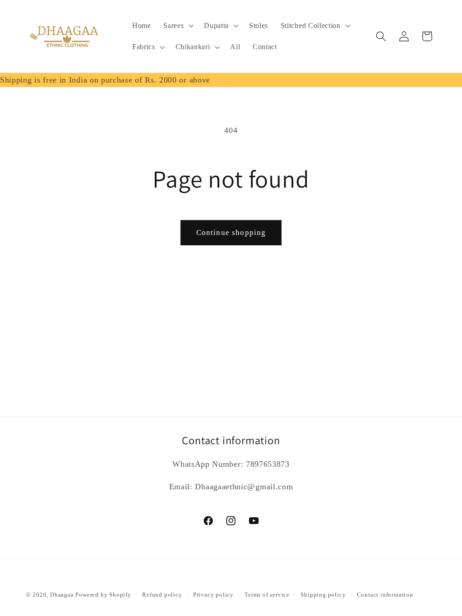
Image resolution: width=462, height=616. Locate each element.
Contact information (385, 595)
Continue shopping (231, 232)
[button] (177, 26)
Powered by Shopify (103, 595)
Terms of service (267, 595)
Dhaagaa (62, 595)
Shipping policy (323, 595)
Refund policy (162, 595)
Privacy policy (213, 595)
